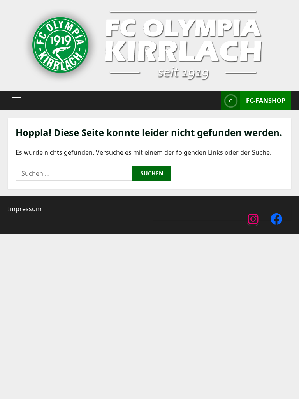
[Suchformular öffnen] (213, 100)
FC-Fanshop (265, 100)
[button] (16, 101)
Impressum (25, 209)
